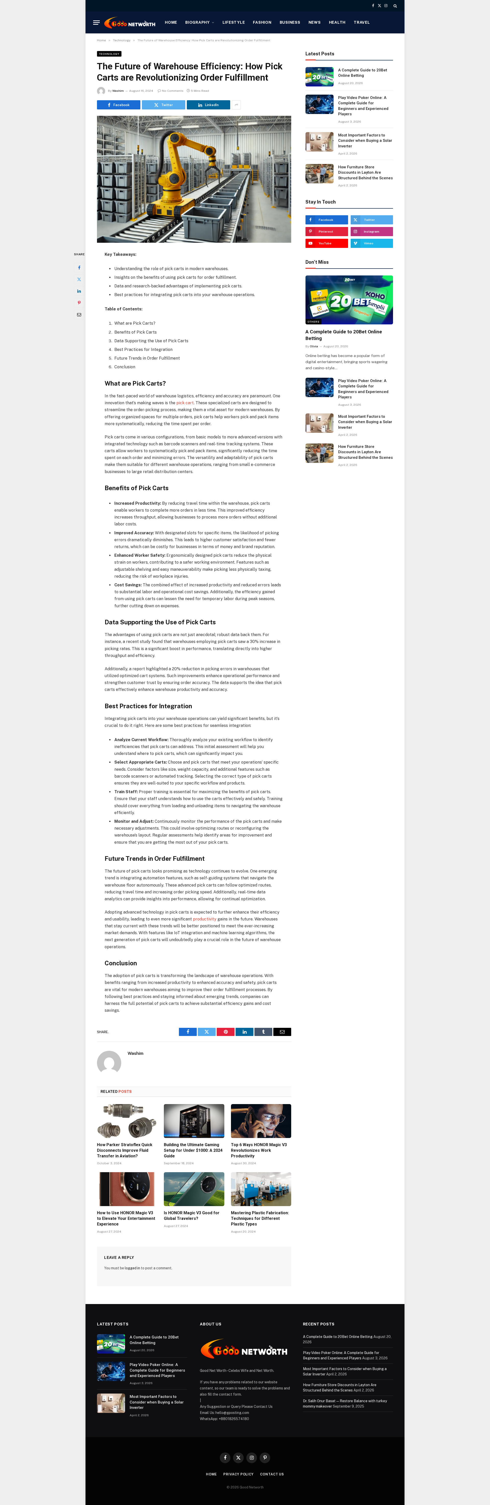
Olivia (314, 346)
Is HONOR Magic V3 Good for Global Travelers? (191, 1215)
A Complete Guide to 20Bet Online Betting (362, 73)
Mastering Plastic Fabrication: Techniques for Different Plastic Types (260, 1218)
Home (171, 22)
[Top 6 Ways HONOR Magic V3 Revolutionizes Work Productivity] (261, 1121)
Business (290, 22)
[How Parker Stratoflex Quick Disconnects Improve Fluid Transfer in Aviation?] (127, 1121)
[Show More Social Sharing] (236, 104)
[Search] (395, 5)
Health (337, 22)
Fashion (262, 22)
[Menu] (96, 22)
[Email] (79, 314)
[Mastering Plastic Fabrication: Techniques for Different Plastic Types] (261, 1189)
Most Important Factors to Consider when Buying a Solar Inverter (365, 140)
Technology (109, 53)
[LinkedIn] (79, 291)
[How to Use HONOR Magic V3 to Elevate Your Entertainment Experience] (127, 1189)
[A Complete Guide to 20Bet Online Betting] (319, 76)
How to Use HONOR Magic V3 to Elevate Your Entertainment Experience (126, 1218)
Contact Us (272, 1474)
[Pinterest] (79, 303)
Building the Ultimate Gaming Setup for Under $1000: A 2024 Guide (193, 1150)
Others (314, 321)
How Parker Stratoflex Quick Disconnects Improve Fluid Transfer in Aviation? (124, 1150)
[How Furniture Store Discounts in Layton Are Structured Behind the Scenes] (319, 173)
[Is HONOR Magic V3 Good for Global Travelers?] (194, 1189)
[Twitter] (79, 279)
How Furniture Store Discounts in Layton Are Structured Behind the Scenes (365, 172)
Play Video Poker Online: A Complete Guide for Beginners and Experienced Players (363, 105)
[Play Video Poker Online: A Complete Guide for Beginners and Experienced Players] (319, 104)
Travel (362, 22)
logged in (132, 1268)
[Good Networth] (130, 22)
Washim (118, 91)
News (315, 22)
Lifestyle (234, 22)
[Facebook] (79, 267)
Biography (197, 22)
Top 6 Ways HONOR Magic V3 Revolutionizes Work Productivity (259, 1150)
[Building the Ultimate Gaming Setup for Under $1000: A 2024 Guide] (194, 1121)
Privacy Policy (238, 1474)
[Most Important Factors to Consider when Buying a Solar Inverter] (319, 141)
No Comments (172, 91)
